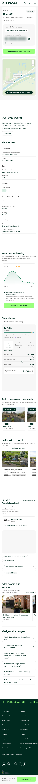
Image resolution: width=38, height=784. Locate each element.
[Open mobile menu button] (35, 3)
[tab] (8, 345)
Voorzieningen (9, 560)
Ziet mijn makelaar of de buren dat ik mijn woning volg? (17, 681)
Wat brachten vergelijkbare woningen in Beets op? (14, 665)
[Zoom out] (33, 64)
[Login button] (30, 3)
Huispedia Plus (24, 739)
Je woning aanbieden (27, 748)
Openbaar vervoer (10, 556)
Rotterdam (14, 702)
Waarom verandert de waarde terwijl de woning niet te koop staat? (15, 655)
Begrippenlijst (6, 743)
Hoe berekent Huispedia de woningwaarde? (14, 646)
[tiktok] (20, 764)
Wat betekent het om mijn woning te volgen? (17, 673)
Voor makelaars (25, 716)
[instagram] (15, 764)
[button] (18, 75)
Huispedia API (24, 725)
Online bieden (24, 720)
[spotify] (9, 764)
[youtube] (4, 764)
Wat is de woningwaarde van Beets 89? (17, 638)
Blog (3, 725)
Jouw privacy (6, 748)
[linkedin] (25, 764)
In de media (6, 720)
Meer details (8, 351)
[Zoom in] (33, 61)
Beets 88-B (10, 754)
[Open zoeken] (25, 3)
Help (3, 739)
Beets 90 (19, 754)
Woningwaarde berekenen (29, 743)
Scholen (24, 556)
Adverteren (24, 729)
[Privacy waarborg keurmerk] (6, 772)
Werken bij (5, 729)
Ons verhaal (6, 716)
